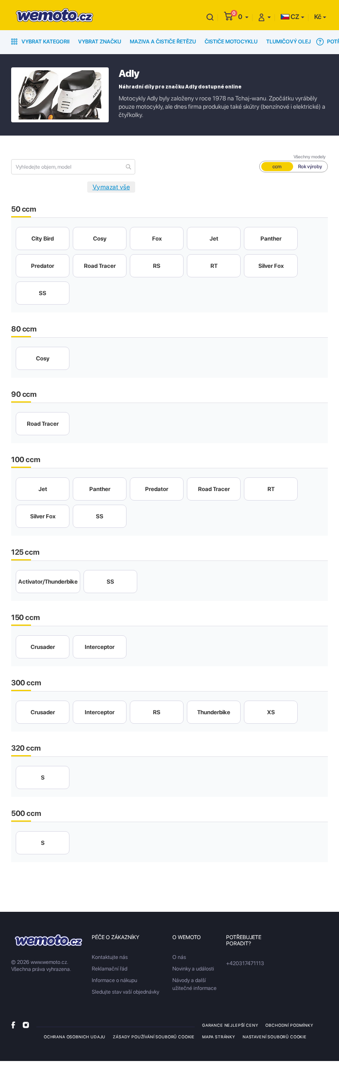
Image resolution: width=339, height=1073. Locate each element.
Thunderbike (213, 712)
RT (213, 265)
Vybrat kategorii (44, 41)
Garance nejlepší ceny (230, 1025)
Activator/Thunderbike (48, 581)
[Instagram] (26, 1025)
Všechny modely (310, 157)
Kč (317, 17)
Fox (157, 238)
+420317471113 (245, 963)
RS (156, 265)
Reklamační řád (109, 969)
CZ (294, 17)
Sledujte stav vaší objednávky (125, 992)
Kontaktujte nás (110, 957)
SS (42, 293)
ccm (277, 166)
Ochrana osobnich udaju (74, 1036)
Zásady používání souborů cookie (154, 1036)
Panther (271, 238)
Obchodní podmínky (289, 1025)
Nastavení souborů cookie (275, 1036)
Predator (42, 265)
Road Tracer (100, 265)
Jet (214, 238)
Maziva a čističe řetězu (163, 41)
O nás (179, 957)
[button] (243, 17)
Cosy (100, 238)
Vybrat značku (99, 41)
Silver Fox (271, 265)
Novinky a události (193, 969)
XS (271, 712)
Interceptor (100, 647)
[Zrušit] (210, 17)
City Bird (42, 238)
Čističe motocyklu (231, 41)
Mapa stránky (218, 1036)
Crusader (43, 647)
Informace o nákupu (114, 980)
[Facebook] (13, 1025)
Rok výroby (310, 166)
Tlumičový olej (288, 41)
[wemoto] (48, 940)
